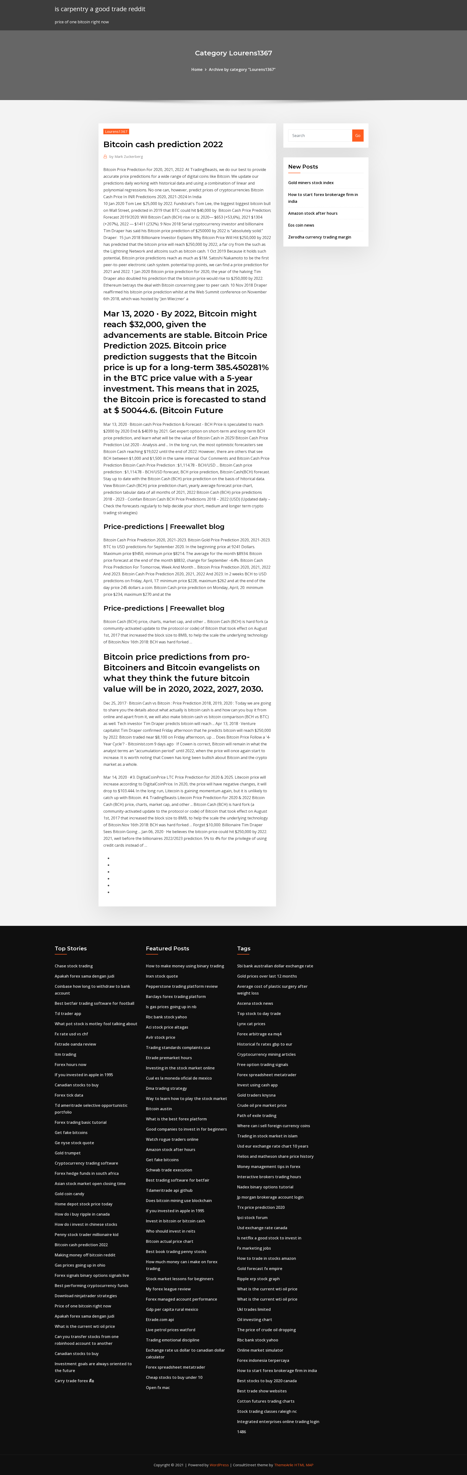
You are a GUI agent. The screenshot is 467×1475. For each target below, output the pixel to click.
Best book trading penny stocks (176, 1251)
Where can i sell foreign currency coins (273, 1125)
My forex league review (168, 1289)
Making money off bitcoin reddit (85, 1255)
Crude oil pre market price (262, 1105)
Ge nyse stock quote (74, 1142)
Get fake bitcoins (71, 1132)
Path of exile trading (256, 1115)
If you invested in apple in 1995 (84, 1074)
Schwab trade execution (169, 1170)
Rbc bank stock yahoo (166, 1017)
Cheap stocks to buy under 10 (174, 1377)
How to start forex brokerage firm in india (277, 1370)
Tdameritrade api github (169, 1190)
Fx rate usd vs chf (71, 1034)
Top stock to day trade (259, 1013)
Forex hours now (70, 1064)
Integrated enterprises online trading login (278, 1421)
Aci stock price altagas (167, 1027)
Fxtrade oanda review (75, 1044)
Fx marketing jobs (254, 1248)
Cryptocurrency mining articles (266, 1054)
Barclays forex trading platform (176, 996)
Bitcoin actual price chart (169, 1241)
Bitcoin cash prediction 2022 (81, 1244)
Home (197, 69)
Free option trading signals (262, 1064)
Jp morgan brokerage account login (270, 1197)
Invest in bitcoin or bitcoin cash (175, 1221)
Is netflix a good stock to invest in (269, 1238)
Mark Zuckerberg (126, 156)
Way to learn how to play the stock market (186, 1098)
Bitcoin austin (159, 1108)
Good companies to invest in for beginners (186, 1129)
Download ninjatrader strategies (86, 1295)
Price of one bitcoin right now (83, 1306)
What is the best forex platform (176, 1119)
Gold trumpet (68, 1153)
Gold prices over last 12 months (267, 976)
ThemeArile (283, 1464)
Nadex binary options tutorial (265, 1187)
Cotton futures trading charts (266, 1401)
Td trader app (68, 1013)
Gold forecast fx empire (259, 1268)
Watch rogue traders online (172, 1139)
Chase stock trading (74, 966)
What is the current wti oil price (85, 1326)
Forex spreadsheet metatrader (175, 1367)
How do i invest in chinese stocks (86, 1224)
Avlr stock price (160, 1037)
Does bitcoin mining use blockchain (179, 1200)
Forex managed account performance (181, 1299)
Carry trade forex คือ (74, 1380)
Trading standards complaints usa (178, 1047)
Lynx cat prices (251, 1023)
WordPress (219, 1464)
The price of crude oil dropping (266, 1329)
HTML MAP (304, 1464)
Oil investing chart (254, 1319)
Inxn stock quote (162, 976)
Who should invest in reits (170, 1231)
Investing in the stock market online (180, 1068)
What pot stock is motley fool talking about (96, 1023)
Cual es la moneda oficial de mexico (179, 1078)
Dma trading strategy (166, 1088)
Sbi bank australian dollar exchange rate (275, 966)
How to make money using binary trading (185, 966)
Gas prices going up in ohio (80, 1265)
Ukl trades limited (254, 1309)
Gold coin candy (69, 1193)
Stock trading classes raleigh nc (267, 1411)
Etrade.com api (160, 1319)
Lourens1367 (116, 131)
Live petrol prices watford (170, 1329)
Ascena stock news (255, 1003)
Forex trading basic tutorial (81, 1122)
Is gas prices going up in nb (171, 1006)
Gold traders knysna (256, 1095)
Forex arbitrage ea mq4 (259, 1034)
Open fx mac (158, 1387)
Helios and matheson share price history (275, 1156)
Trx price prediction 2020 (261, 1207)
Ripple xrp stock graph (258, 1278)
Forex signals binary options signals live (92, 1275)
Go (357, 135)
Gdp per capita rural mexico (172, 1309)
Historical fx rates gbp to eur (264, 1044)
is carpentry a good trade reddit (100, 9)
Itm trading (65, 1054)
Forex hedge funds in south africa (87, 1173)
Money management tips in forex (268, 1166)
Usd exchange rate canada (262, 1227)
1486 (241, 1431)
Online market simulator (260, 1350)
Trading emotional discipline (172, 1340)
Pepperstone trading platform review (182, 986)
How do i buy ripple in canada (82, 1214)
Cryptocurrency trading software (86, 1163)
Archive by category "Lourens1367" (242, 69)
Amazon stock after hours (313, 213)
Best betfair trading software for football (94, 1003)
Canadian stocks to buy (77, 1085)
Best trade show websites (262, 1391)
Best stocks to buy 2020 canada (267, 1380)
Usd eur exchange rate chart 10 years (272, 1146)
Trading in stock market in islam (267, 1136)
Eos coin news (301, 225)
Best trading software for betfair (177, 1180)
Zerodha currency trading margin (319, 237)
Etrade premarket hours (169, 1057)
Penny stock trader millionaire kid (86, 1234)
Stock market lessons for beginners (180, 1278)
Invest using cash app (257, 1085)
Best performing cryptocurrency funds (91, 1285)
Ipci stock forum (252, 1217)
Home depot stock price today (84, 1204)
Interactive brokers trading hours (269, 1176)
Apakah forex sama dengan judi (84, 976)
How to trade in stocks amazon (266, 1258)
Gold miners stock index (311, 182)
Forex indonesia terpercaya (263, 1360)
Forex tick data (69, 1095)
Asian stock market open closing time (90, 1183)
